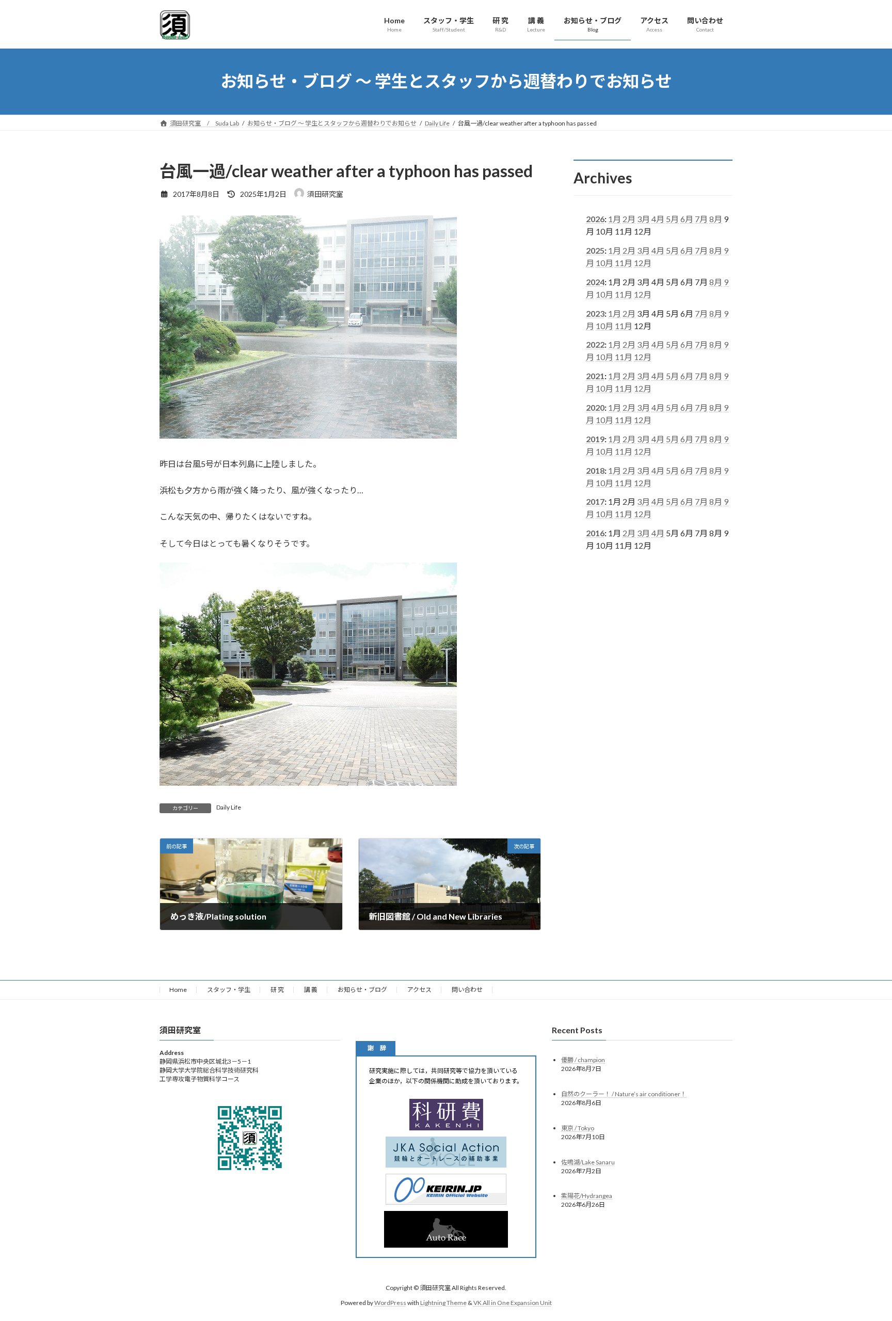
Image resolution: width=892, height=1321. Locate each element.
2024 (595, 281)
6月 (686, 219)
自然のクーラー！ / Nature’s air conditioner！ (624, 1094)
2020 (595, 407)
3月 (643, 219)
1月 (614, 219)
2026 (595, 219)
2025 (595, 250)
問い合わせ (467, 989)
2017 (595, 501)
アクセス (419, 989)
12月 (642, 263)
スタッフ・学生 (228, 989)
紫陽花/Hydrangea (586, 1196)
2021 (595, 376)
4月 (657, 219)
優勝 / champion (583, 1060)
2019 (595, 438)
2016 (595, 533)
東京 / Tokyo (577, 1128)
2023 (595, 313)
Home (178, 989)
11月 (623, 263)
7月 (701, 219)
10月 (604, 263)
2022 (595, 344)
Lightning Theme (443, 1303)
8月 (715, 219)
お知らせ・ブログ (362, 989)
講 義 (310, 989)
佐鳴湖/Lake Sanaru (588, 1162)
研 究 (277, 989)
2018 (595, 470)
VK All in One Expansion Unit (512, 1303)
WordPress (390, 1303)
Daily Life (228, 807)
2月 (629, 219)
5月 (672, 219)
